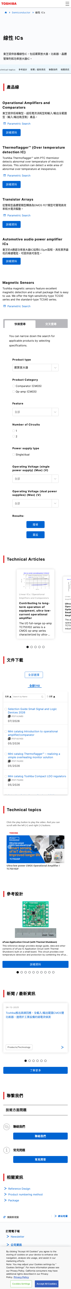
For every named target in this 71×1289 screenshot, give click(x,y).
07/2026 (14, 721)
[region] (35, 1268)
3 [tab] (35, 647)
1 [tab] (27, 647)
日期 (50, 696)
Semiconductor (21, 12)
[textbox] (32, 412)
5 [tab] (43, 647)
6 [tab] (37, 972)
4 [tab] (39, 647)
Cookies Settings (21, 1283)
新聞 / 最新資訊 (38, 69)
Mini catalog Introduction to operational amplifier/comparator (33, 733)
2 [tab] (31, 647)
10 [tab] (53, 972)
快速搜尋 (20, 324)
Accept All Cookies (46, 1283)
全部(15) (34, 685)
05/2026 (14, 743)
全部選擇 (33, 674)
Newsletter (17, 1236)
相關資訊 (65, 69)
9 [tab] (49, 972)
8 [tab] (45, 972)
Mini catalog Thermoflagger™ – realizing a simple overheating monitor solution (34, 755)
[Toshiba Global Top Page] (9, 3)
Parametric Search (18, 123)
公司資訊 (16, 1244)
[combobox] (35, 412)
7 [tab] (41, 972)
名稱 (7, 696)
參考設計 (23, 69)
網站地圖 (63, 1216)
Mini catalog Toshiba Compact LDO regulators (37, 776)
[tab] (20, 324)
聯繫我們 (53, 69)
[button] (67, 3)
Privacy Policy (21, 1277)
